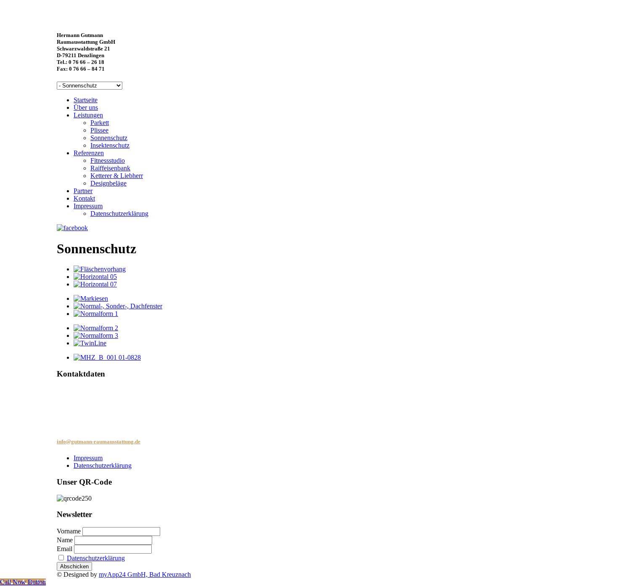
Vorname (69, 531)
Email (64, 548)
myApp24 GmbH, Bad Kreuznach (145, 574)
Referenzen (89, 152)
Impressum (88, 205)
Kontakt (84, 198)
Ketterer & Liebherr (116, 175)
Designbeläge (108, 183)
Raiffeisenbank (110, 168)
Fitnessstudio (107, 160)
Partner (83, 190)
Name (65, 540)
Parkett (99, 122)
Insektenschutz (109, 145)
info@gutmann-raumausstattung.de (98, 441)
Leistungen (88, 115)
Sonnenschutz (108, 137)
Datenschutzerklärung (119, 213)
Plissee (99, 130)
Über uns (86, 107)
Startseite (86, 99)
